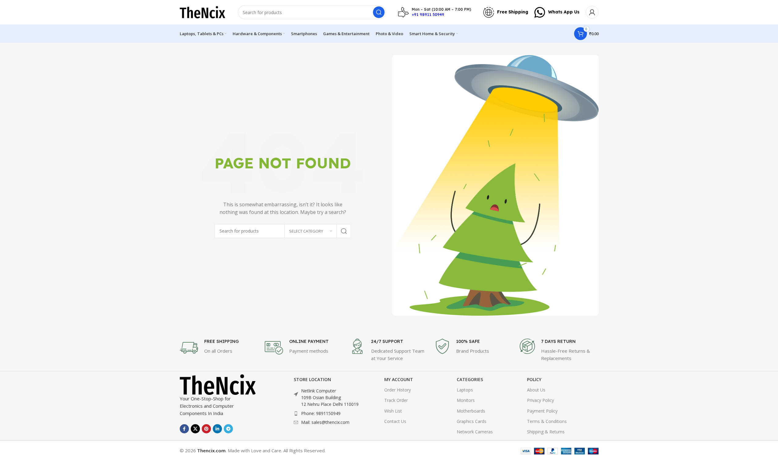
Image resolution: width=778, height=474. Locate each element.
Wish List (393, 411)
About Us (536, 390)
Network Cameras (475, 432)
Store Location (312, 379)
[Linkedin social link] (217, 428)
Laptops (465, 390)
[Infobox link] (434, 12)
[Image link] (218, 384)
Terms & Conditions (547, 421)
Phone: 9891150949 (321, 413)
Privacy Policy (540, 400)
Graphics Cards (471, 421)
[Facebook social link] (184, 428)
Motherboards (471, 411)
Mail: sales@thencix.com (325, 422)
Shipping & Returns (546, 432)
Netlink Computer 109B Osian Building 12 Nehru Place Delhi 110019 (330, 397)
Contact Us (395, 421)
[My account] (592, 12)
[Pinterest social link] (206, 428)
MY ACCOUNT (398, 379)
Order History (397, 390)
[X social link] (195, 428)
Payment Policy (542, 411)
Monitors (466, 400)
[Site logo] (203, 12)
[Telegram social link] (228, 428)
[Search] (379, 12)
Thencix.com (211, 450)
